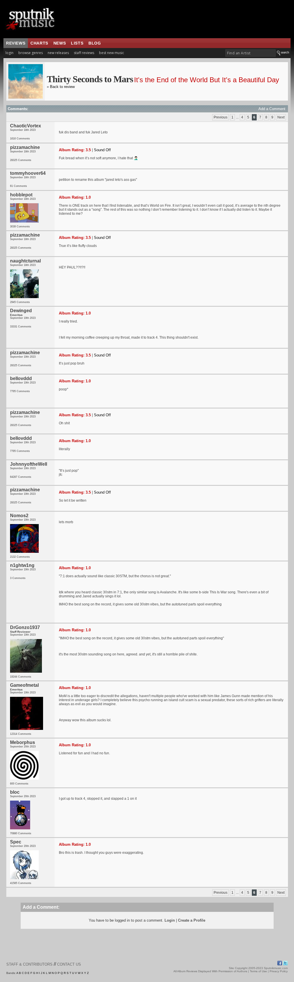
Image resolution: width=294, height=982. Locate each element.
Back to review (62, 87)
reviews (15, 43)
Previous (220, 117)
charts (39, 43)
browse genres (30, 52)
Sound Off (102, 150)
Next (281, 117)
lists (77, 43)
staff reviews (84, 52)
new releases (58, 52)
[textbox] (250, 53)
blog (94, 43)
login (9, 52)
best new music (111, 52)
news (59, 43)
